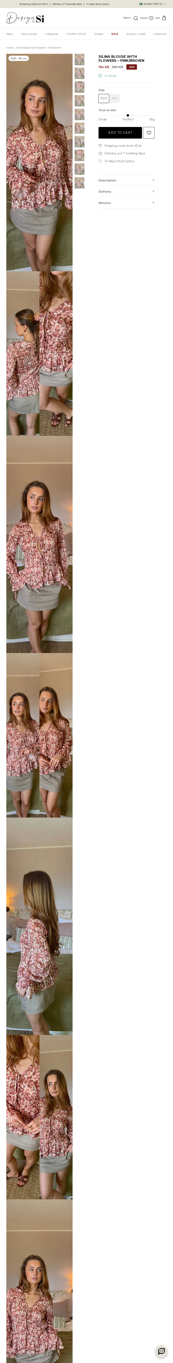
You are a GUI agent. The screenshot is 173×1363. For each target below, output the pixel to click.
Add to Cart (120, 133)
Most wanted (29, 33)
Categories (51, 33)
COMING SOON (76, 33)
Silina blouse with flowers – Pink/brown (38, 47)
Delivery (105, 191)
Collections (160, 33)
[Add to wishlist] (149, 133)
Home (9, 47)
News (9, 33)
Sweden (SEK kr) (151, 3)
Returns (105, 203)
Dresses (98, 33)
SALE (114, 33)
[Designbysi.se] (25, 18)
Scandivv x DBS (135, 33)
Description (107, 180)
